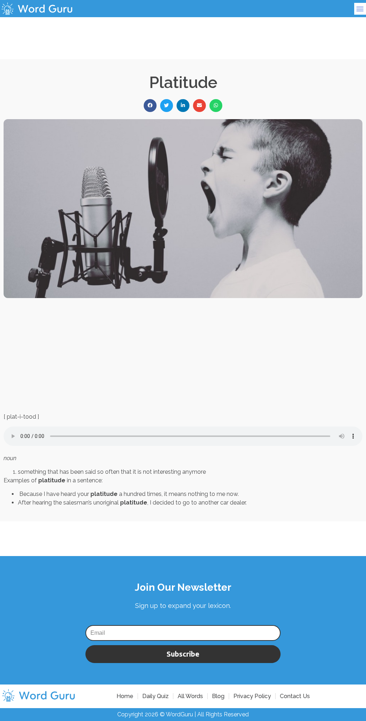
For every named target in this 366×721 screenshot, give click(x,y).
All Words (190, 696)
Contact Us (295, 696)
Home (125, 696)
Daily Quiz (155, 696)
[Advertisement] (183, 33)
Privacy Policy (252, 696)
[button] (360, 9)
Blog (218, 696)
